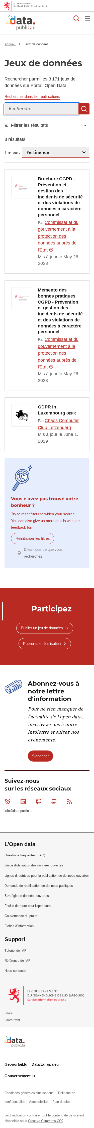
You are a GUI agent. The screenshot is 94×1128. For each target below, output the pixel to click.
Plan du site (61, 1102)
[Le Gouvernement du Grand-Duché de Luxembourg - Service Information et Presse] (46, 995)
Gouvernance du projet (21, 916)
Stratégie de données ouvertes (27, 896)
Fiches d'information (19, 926)
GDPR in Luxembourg (57, 409)
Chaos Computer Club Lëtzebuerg (58, 424)
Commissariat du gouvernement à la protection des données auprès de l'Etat (58, 236)
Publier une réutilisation (42, 643)
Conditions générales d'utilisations (30, 1093)
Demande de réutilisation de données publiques (39, 886)
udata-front (12, 1020)
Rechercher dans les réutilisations (32, 96)
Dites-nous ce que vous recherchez (43, 552)
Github (54, 801)
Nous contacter (16, 971)
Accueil (10, 44)
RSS (69, 801)
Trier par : (12, 152)
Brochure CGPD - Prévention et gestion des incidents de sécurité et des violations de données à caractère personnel (60, 196)
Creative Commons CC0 (45, 1121)
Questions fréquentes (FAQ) (25, 855)
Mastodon (38, 801)
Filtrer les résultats (29, 125)
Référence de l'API (18, 961)
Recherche (83, 108)
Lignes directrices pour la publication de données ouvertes (47, 876)
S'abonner (40, 756)
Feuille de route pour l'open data (28, 906)
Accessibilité (39, 1102)
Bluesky (7, 801)
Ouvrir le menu (87, 18)
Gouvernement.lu (20, 1076)
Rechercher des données (76, 18)
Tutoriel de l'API (16, 950)
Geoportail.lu (16, 1064)
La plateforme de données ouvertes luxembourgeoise (61, 23)
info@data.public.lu (18, 811)
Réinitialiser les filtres (33, 538)
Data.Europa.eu (45, 1064)
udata (9, 1013)
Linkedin (23, 801)
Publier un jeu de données (42, 628)
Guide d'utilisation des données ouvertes (34, 865)
